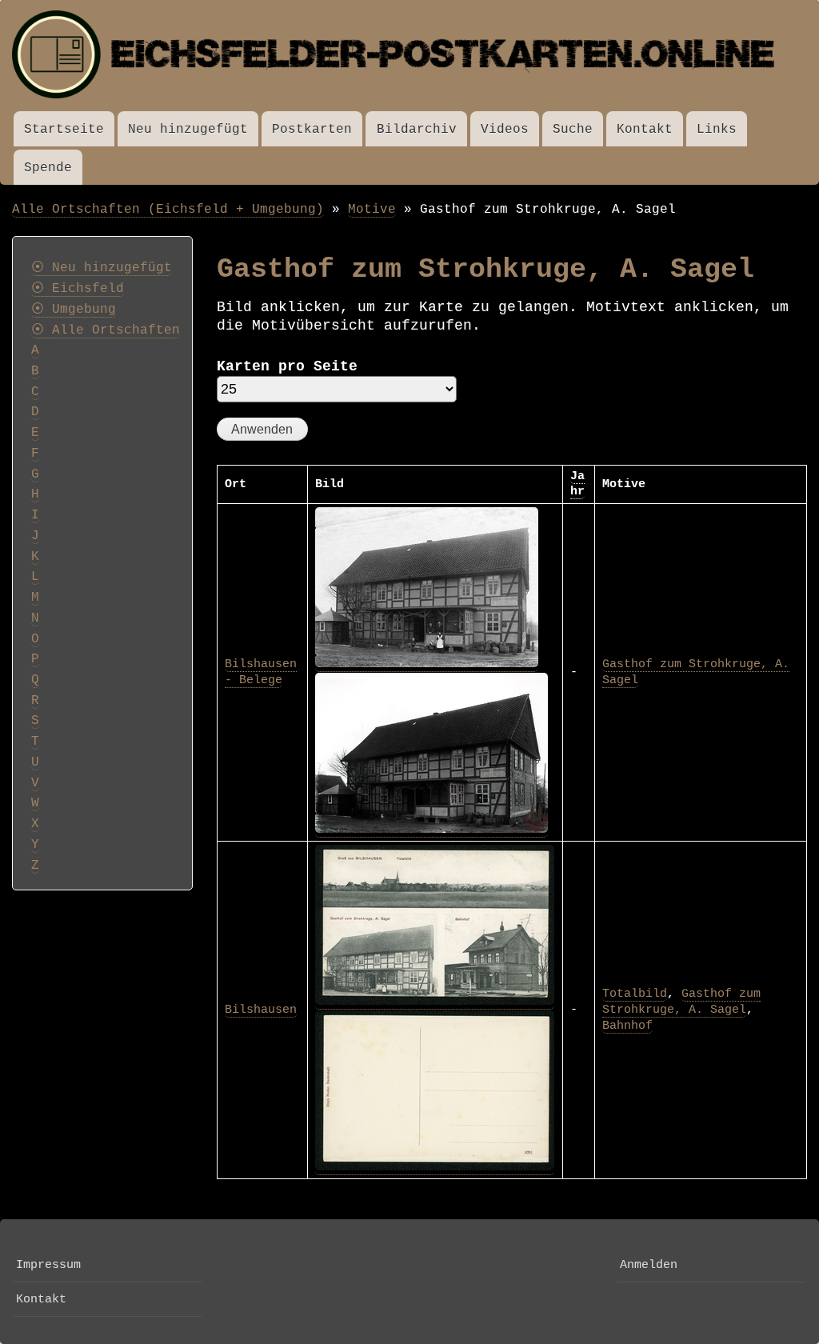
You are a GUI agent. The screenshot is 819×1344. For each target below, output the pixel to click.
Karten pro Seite (287, 366)
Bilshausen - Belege (261, 672)
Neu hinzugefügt (188, 129)
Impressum (48, 1265)
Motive (372, 209)
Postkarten (312, 129)
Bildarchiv (417, 129)
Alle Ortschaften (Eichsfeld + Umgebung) (168, 209)
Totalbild (634, 993)
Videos (505, 129)
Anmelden (648, 1265)
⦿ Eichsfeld (77, 289)
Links (717, 129)
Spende (48, 167)
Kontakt (645, 129)
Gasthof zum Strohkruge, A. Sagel (681, 1001)
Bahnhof (627, 1025)
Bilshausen (261, 1009)
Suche (573, 129)
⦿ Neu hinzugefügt (101, 268)
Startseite (64, 129)
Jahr (577, 484)
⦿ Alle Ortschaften (105, 330)
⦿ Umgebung (73, 309)
